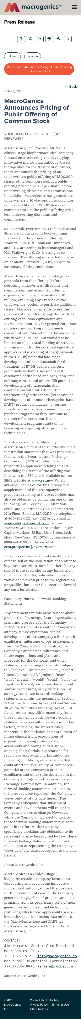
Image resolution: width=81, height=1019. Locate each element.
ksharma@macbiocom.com (59, 966)
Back (73, 86)
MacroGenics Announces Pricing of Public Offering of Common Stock (39, 69)
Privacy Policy (39, 1004)
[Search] (68, 39)
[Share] (58, 39)
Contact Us (37, 1000)
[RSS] (40, 39)
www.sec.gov (42, 480)
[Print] (49, 39)
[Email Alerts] (30, 39)
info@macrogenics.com (58, 956)
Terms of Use (60, 1004)
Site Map (54, 1000)
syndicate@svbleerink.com (26, 523)
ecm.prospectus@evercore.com (30, 546)
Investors (33, 56)
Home (12, 56)
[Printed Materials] (21, 39)
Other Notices (39, 1009)
